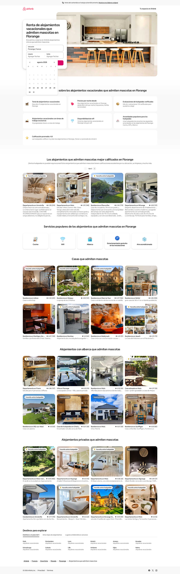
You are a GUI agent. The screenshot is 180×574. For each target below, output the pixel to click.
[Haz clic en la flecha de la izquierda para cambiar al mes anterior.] (30, 62)
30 (30, 92)
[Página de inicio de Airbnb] (28, 8)
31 (33, 92)
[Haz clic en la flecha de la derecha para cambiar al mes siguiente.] (54, 62)
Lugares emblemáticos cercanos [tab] (76, 535)
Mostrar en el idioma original (108, 3)
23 (29, 88)
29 (54, 88)
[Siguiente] (94, 168)
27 (46, 88)
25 (38, 88)
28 (50, 88)
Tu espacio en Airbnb (148, 9)
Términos (50, 570)
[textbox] (35, 56)
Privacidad (41, 570)
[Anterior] (85, 168)
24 (34, 88)
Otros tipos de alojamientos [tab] (52, 535)
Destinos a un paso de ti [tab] (31, 535)
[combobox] (45, 49)
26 (42, 88)
